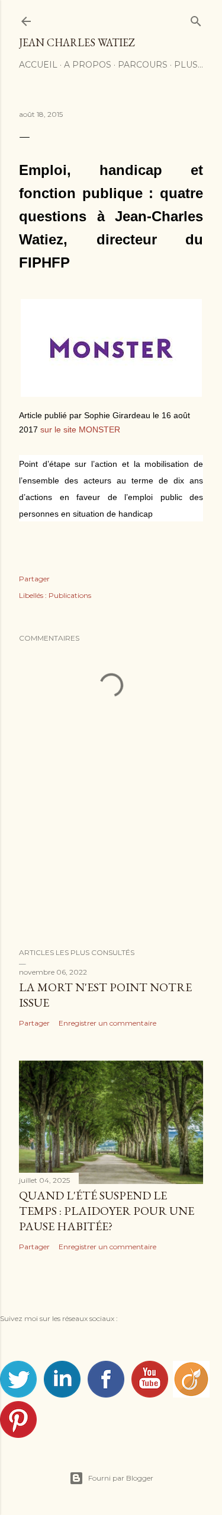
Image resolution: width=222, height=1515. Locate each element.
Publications (70, 595)
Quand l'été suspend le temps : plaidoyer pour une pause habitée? (106, 1211)
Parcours (143, 64)
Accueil (38, 64)
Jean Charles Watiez (77, 42)
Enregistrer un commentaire (107, 1023)
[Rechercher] (196, 18)
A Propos (87, 64)
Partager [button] (34, 578)
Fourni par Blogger (120, 1477)
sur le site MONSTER (80, 429)
